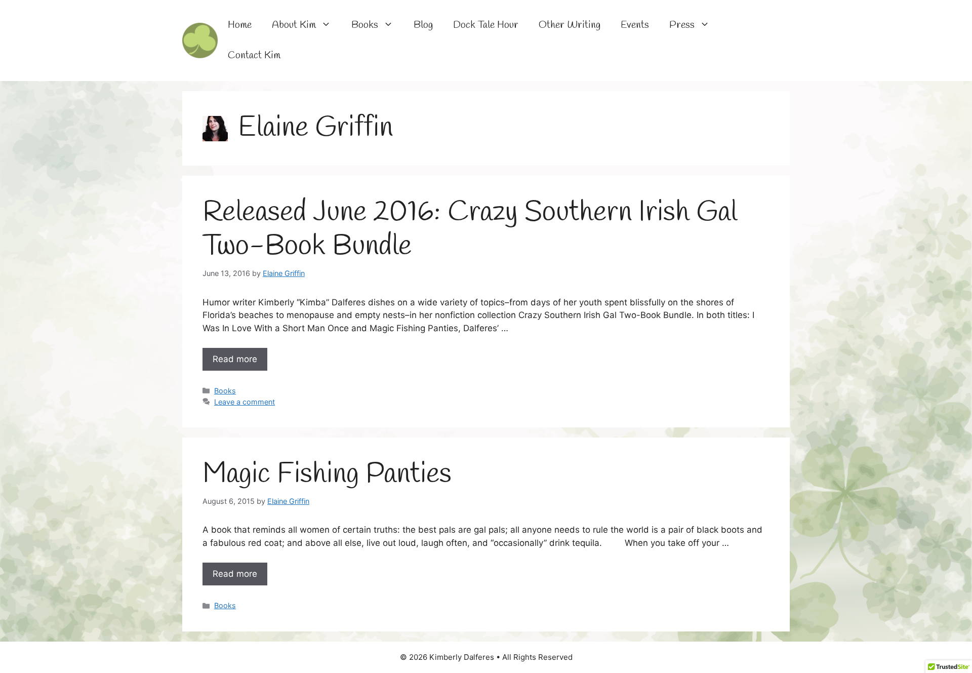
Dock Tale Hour (485, 25)
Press (682, 25)
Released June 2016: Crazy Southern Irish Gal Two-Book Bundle (469, 229)
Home (240, 25)
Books (364, 25)
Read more (235, 359)
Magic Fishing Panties (327, 474)
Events (635, 25)
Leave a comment (244, 402)
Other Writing (569, 25)
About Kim (294, 25)
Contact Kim (254, 55)
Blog (423, 25)
